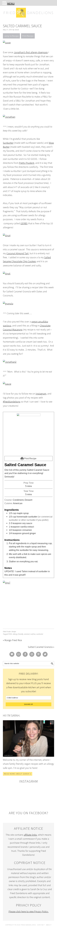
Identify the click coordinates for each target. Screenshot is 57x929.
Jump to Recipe (11, 36)
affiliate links (30, 834)
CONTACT (41, 925)
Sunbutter (8, 142)
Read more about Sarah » (17, 774)
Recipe (14, 632)
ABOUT (49, 925)
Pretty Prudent (26, 162)
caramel (26, 634)
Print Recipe (27, 36)
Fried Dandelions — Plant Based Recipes (28, 18)
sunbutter (39, 634)
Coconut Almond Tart (17, 253)
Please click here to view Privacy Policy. (29, 911)
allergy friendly (18, 634)
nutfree (32, 634)
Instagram (41, 393)
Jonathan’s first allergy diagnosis (31, 52)
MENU (11, 3)
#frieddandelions (11, 401)
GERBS (24, 223)
